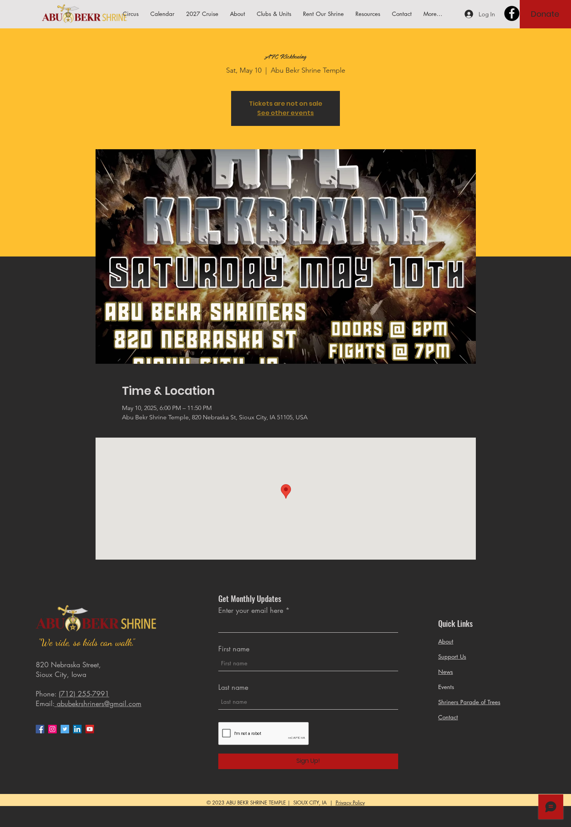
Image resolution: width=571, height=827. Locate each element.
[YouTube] (89, 729)
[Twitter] (65, 729)
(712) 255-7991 (84, 693)
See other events (285, 112)
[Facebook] (511, 13)
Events (446, 687)
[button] (368, 14)
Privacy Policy (350, 802)
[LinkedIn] (77, 729)
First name (233, 648)
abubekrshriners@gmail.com (97, 703)
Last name (233, 687)
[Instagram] (52, 729)
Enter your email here (250, 610)
